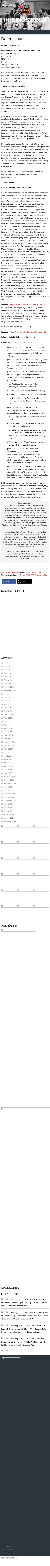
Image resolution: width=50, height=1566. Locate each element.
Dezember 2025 (9, 683)
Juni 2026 (7, 666)
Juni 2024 (7, 721)
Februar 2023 (8, 770)
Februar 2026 (8, 680)
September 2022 (10, 783)
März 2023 (8, 766)
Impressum (9, 1546)
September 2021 (10, 801)
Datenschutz (9, 1550)
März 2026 (8, 677)
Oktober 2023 (9, 745)
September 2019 (10, 821)
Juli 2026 (7, 663)
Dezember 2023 (9, 739)
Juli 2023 (7, 752)
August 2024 (8, 718)
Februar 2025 (8, 711)
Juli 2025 (7, 694)
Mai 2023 (7, 759)
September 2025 (10, 690)
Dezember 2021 (9, 790)
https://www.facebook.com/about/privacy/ (27, 305)
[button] (9, 581)
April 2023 (7, 763)
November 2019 (10, 814)
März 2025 (8, 708)
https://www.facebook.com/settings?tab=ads (28, 332)
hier (18, 274)
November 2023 (10, 742)
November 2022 (10, 777)
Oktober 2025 (9, 687)
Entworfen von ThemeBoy (10, 1559)
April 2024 (7, 725)
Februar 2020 (8, 811)
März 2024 (8, 728)
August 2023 (8, 749)
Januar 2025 (8, 715)
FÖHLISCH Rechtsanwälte (36, 575)
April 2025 (7, 704)
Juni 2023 (7, 756)
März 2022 (8, 787)
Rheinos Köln (25, 20)
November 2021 (10, 794)
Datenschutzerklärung (9, 572)
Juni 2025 (7, 697)
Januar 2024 (8, 735)
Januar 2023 (8, 773)
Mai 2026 (7, 670)
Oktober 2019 (9, 818)
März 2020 (8, 807)
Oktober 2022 (9, 780)
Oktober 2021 (9, 797)
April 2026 (7, 673)
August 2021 (8, 804)
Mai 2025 (7, 701)
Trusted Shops (36, 572)
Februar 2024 (8, 732)
